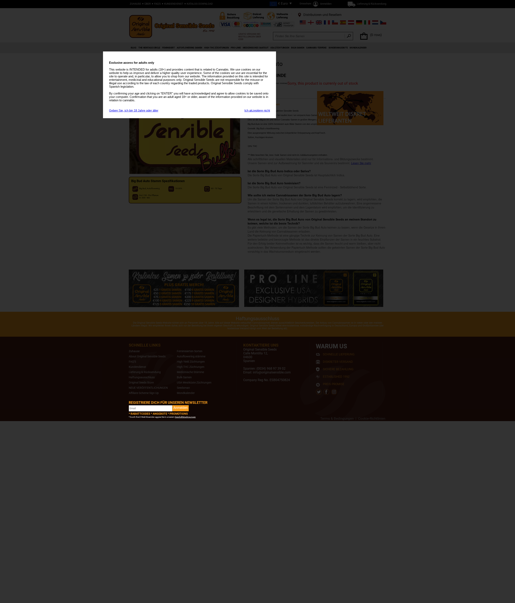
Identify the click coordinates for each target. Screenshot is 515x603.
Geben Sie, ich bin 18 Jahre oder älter (133, 110)
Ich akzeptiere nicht (257, 110)
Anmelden (180, 408)
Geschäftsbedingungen (185, 417)
